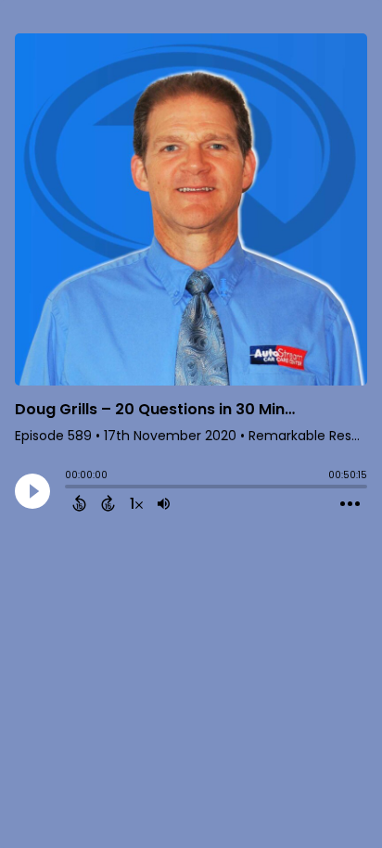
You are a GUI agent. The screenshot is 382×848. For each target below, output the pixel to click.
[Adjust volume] (163, 503)
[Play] (32, 491)
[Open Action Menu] (350, 504)
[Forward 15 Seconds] (108, 503)
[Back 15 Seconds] (79, 503)
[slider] (69, 488)
